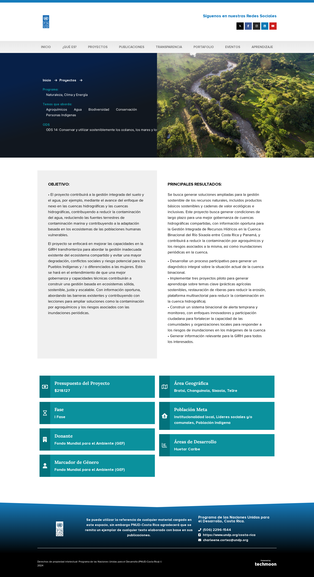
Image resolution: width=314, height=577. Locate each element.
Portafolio (204, 47)
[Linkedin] (265, 26)
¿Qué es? (69, 47)
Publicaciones (131, 47)
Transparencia (169, 47)
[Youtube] (273, 26)
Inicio (46, 47)
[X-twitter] (240, 26)
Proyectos (97, 47)
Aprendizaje (262, 47)
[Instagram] (256, 26)
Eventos (232, 47)
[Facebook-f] (248, 26)
